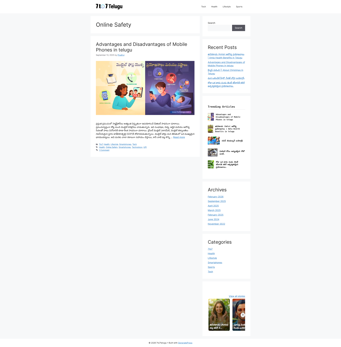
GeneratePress (185, 343)
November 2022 (216, 224)
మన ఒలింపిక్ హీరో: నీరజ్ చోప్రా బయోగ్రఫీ (226, 78)
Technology (137, 147)
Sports (239, 6)
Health (214, 6)
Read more (179, 137)
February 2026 (216, 196)
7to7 (101, 144)
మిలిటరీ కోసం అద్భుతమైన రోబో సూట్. (232, 152)
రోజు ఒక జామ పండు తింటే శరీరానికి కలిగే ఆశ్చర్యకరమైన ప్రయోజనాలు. (227, 164)
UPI (145, 147)
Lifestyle (227, 6)
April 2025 (213, 205)
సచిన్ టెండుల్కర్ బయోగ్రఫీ (232, 141)
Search (211, 23)
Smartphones (125, 144)
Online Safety (112, 147)
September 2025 (217, 201)
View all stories (237, 296)
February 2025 (215, 215)
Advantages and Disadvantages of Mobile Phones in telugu (228, 117)
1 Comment (104, 150)
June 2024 (213, 219)
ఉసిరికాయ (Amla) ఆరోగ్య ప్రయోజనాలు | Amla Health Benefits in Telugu (227, 129)
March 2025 (214, 210)
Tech (203, 6)
